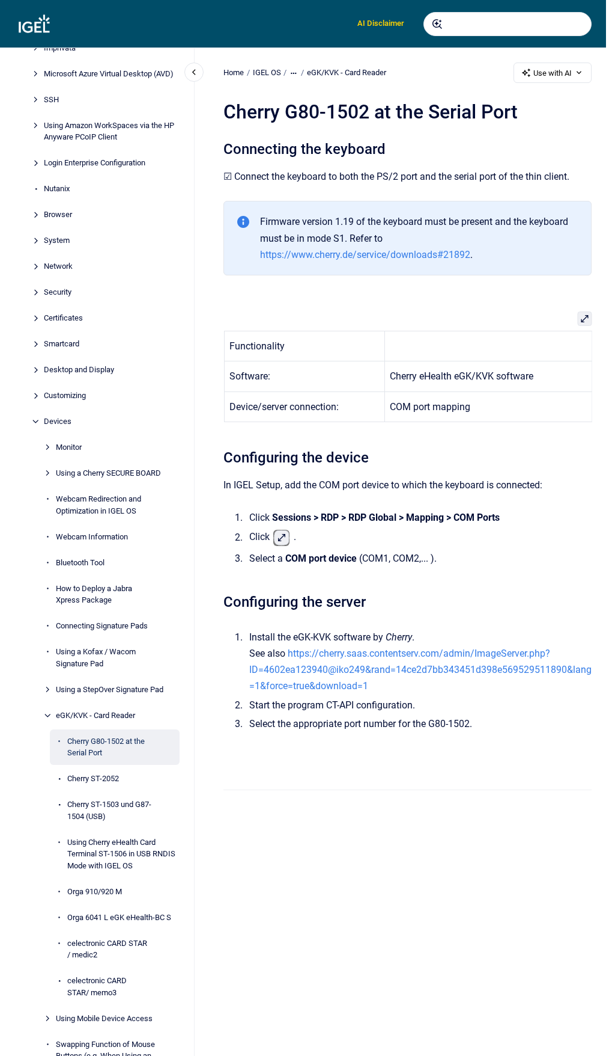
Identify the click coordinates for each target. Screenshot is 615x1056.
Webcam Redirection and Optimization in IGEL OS (98, 504)
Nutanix (57, 188)
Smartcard (61, 343)
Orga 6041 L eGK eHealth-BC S (119, 917)
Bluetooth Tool (80, 562)
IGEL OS (267, 72)
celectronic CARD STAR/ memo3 (97, 986)
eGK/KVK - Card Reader (95, 715)
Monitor (69, 447)
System (57, 240)
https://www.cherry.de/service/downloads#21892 (365, 254)
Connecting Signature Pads (102, 625)
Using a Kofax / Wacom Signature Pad (96, 657)
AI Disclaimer (380, 23)
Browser (58, 214)
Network (58, 266)
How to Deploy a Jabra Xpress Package (94, 594)
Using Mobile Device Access (104, 1018)
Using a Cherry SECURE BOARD (108, 472)
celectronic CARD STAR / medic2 (107, 949)
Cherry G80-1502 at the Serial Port (106, 747)
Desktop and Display (79, 369)
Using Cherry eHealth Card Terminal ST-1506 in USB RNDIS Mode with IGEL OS (121, 854)
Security (57, 291)
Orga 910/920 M (94, 891)
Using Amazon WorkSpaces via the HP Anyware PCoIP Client (109, 131)
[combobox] (507, 24)
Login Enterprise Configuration (94, 162)
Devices (57, 421)
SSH (51, 99)
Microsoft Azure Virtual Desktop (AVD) (109, 73)
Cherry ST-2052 (93, 778)
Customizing (65, 395)
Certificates (63, 317)
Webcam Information (92, 536)
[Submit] (437, 24)
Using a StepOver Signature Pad (109, 689)
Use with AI (552, 73)
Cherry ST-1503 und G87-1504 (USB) (109, 810)
